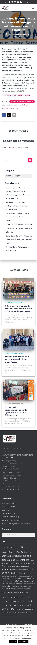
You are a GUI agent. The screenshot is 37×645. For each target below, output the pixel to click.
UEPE (17, 108)
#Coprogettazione (8, 552)
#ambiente (6, 548)
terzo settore (11, 588)
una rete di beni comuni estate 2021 (16, 612)
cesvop (21, 573)
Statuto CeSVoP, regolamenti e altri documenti (16, 524)
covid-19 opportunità (24, 578)
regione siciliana (17, 586)
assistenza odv (15, 569)
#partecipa (17, 563)
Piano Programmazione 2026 (11, 520)
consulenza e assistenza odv (24, 576)
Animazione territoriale (14, 303)
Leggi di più (29, 638)
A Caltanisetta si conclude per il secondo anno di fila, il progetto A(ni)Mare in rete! (18, 308)
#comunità (16, 547)
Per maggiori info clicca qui (10, 489)
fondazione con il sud (9, 583)
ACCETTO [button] (13, 641)
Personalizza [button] (23, 641)
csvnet (30, 581)
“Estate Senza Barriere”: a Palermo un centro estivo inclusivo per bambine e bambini (19, 239)
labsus (21, 583)
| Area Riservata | (27, 2)
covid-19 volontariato (20, 581)
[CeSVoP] (6, 7)
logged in (13, 147)
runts (24, 586)
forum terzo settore (8, 108)
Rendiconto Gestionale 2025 (10, 517)
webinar (15, 615)
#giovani (6, 555)
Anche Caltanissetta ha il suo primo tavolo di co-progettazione (17, 359)
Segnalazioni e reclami (9, 503)
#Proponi (24, 563)
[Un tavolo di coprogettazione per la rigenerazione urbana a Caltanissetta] (18, 390)
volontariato (9, 615)
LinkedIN (21, 2)
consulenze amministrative (9, 578)
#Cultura (21, 551)
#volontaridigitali (8, 566)
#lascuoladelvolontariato (15, 559)
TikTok (6, 2)
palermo (9, 586)
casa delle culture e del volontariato (17, 105)
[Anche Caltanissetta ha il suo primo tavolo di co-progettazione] (18, 339)
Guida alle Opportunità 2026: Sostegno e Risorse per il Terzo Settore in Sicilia (17, 206)
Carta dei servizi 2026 (8, 506)
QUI (11, 457)
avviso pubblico (23, 569)
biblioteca (14, 573)
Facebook (9, 2)
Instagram (15, 2)
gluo (18, 583)
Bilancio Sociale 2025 (8, 513)
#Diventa (28, 552)
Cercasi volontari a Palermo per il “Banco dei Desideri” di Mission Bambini (17, 217)
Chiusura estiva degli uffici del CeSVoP (19, 224)
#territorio (30, 563)
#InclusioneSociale (21, 556)
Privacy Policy (6, 510)
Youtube (18, 2)
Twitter (12, 2)
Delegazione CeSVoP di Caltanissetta (22, 101)
